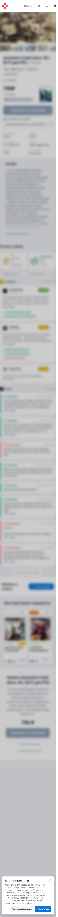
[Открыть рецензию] (51, 290)
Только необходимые (22, 909)
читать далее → (10, 307)
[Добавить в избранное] (22, 613)
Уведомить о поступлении (28, 110)
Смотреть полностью (16, 234)
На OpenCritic (47, 282)
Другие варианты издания (16, 119)
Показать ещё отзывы (27, 572)
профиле (17, 903)
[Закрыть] (50, 880)
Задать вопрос (43, 586)
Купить (22, 660)
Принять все (43, 909)
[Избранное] (47, 6)
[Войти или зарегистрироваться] (39, 6)
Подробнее (27, 903)
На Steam (49, 389)
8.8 (7, 15)
